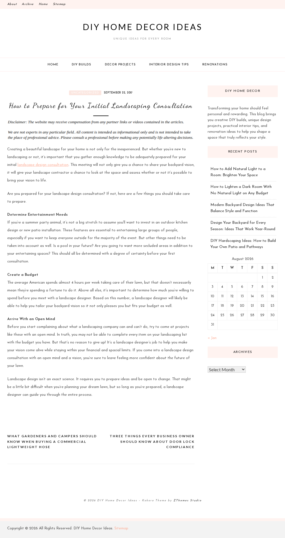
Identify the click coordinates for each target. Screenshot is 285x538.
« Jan (212, 338)
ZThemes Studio (187, 500)
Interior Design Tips (169, 64)
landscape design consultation (43, 165)
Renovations (214, 64)
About (12, 4)
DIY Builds (81, 64)
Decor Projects (120, 64)
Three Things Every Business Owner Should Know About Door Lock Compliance (152, 441)
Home (43, 4)
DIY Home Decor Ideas (142, 27)
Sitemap (59, 4)
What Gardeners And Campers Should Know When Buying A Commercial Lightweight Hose (52, 441)
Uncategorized (85, 92)
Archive (27, 4)
